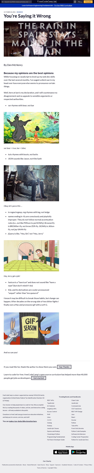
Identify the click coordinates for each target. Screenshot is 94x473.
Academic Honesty (67, 465)
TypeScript (50, 403)
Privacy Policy (88, 465)
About (24, 465)
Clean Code (75, 400)
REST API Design (76, 411)
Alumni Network (31, 465)
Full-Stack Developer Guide (56, 440)
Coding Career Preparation (79, 437)
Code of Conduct (78, 465)
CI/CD (49, 420)
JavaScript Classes (53, 428)
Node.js (49, 425)
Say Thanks (64, 367)
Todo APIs (74, 425)
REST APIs (50, 400)
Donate (88, 2)
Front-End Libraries (77, 428)
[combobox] (16, 1)
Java (72, 414)
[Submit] (2, 1)
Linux (48, 417)
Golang (49, 423)
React (73, 417)
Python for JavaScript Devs (79, 440)
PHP (48, 414)
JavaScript (74, 403)
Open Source (41, 465)
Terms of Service (42, 468)
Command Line (76, 406)
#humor (20, 12)
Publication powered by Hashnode (12, 465)
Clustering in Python (53, 434)
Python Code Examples (78, 431)
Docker (73, 420)
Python (73, 423)
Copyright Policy (52, 468)
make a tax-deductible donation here (23, 421)
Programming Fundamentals (56, 437)
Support (52, 465)
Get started (38, 378)
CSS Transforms (76, 409)
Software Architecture (78, 434)
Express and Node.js (53, 431)
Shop (47, 465)
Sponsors (58, 465)
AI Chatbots (51, 406)
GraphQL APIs (51, 409)
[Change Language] (75, 1)
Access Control (52, 411)
